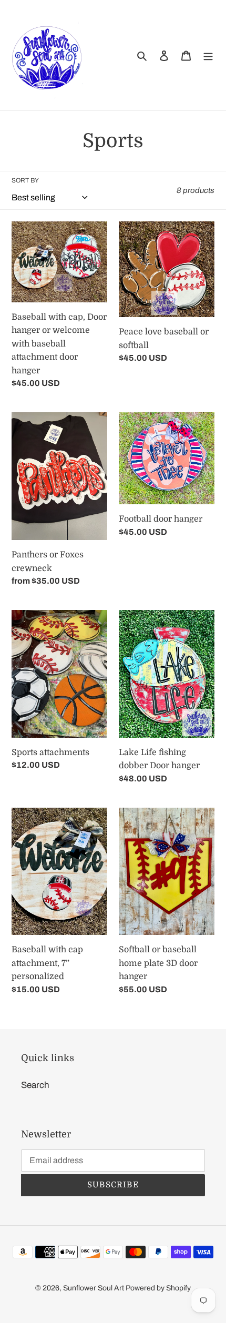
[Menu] (208, 55)
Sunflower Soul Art (94, 1288)
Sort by (25, 180)
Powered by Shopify (158, 1288)
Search (35, 1085)
